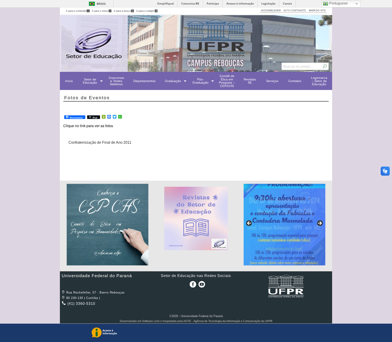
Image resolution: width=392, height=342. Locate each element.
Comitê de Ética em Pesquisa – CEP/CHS (227, 80)
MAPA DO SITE (317, 10)
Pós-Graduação (200, 81)
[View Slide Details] (107, 224)
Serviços (272, 81)
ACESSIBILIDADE (271, 10)
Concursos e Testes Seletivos (116, 81)
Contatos (294, 81)
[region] (107, 224)
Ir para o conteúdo (77, 11)
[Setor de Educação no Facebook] (192, 286)
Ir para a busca (123, 11)
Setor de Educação (90, 81)
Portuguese (338, 3)
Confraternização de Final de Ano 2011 (100, 142)
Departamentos (144, 81)
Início (69, 81)
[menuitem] (69, 81)
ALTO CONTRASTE (295, 10)
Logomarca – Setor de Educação (319, 81)
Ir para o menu (101, 11)
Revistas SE (250, 81)
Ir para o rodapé (146, 11)
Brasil (101, 4)
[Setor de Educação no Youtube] (202, 286)
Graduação (173, 81)
